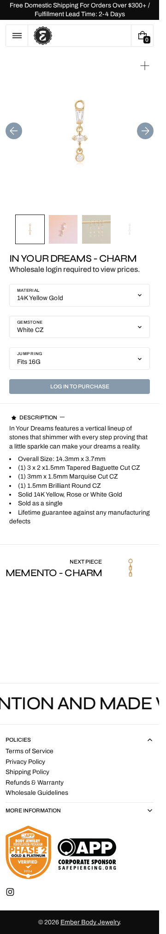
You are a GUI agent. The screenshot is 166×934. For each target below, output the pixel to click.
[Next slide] (145, 131)
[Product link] (80, 568)
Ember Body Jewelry (89, 922)
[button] (17, 35)
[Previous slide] (14, 131)
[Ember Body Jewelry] (61, 852)
